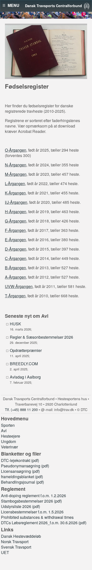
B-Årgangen (15, 267)
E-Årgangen (15, 239)
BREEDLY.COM (24, 363)
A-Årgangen (15, 277)
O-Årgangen (15, 150)
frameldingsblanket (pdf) (22, 476)
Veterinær (9, 447)
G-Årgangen (15, 221)
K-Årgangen (15, 193)
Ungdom (8, 441)
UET (5, 552)
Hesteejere (10, 436)
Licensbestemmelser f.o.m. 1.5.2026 (32, 512)
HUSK (15, 324)
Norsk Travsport (14, 541)
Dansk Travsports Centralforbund (53, 5)
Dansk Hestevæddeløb (21, 536)
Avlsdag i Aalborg (25, 377)
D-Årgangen (15, 249)
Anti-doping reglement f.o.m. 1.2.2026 (33, 495)
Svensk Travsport (16, 547)
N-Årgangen (15, 165)
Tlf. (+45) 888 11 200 (21, 409)
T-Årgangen (15, 296)
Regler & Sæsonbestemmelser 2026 (41, 337)
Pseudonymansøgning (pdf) (25, 466)
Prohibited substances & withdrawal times (37, 517)
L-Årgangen (15, 183)
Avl (4, 430)
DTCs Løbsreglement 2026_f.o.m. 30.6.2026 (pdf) (43, 522)
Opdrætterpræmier (26, 350)
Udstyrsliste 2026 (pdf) (20, 506)
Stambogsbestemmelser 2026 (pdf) (31, 501)
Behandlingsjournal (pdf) (22, 482)
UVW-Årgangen (19, 286)
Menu (13, 5)
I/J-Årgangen (16, 202)
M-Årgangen (15, 174)
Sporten (8, 425)
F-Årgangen (15, 230)
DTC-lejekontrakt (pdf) (20, 460)
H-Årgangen (15, 211)
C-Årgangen (15, 258)
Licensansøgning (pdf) (20, 471)
